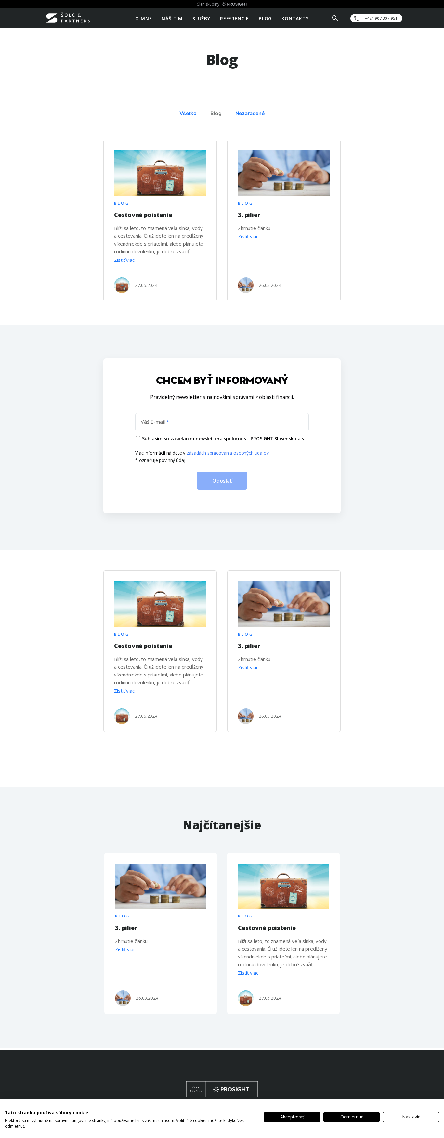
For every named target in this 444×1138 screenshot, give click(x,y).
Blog (265, 18)
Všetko (188, 113)
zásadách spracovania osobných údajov (228, 453)
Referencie (234, 18)
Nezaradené (250, 113)
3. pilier (249, 215)
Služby (201, 18)
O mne (143, 18)
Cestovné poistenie (143, 215)
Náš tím (172, 18)
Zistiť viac (124, 260)
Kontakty (294, 18)
